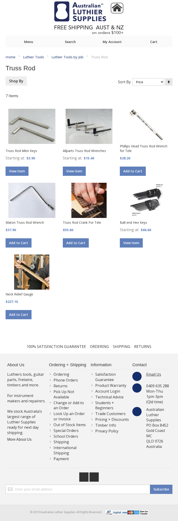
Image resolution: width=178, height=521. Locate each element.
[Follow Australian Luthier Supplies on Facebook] (84, 475)
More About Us (19, 439)
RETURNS (142, 346)
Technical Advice (109, 397)
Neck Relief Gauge (19, 294)
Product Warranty (110, 385)
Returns (60, 385)
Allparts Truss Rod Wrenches (84, 151)
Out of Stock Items (70, 424)
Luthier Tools (34, 57)
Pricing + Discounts (112, 419)
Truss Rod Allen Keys (21, 151)
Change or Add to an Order (69, 405)
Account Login (107, 391)
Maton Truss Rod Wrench (25, 222)
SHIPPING (121, 346)
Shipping (61, 441)
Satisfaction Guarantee (105, 377)
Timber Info (105, 425)
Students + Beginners (104, 405)
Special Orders (66, 430)
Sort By (124, 81)
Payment (61, 458)
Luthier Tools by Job (67, 57)
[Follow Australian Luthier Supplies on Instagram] (94, 475)
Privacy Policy (106, 431)
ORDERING (99, 346)
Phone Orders (66, 380)
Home (11, 57)
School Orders (66, 436)
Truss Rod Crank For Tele (82, 222)
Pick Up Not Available (64, 394)
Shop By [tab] (16, 81)
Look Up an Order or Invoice (69, 416)
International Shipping (65, 450)
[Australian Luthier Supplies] (89, 17)
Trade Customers (110, 413)
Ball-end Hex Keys (133, 222)
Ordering (61, 374)
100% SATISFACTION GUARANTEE (56, 346)
